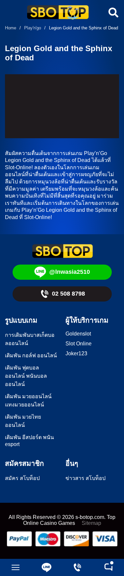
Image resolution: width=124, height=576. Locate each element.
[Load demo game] (62, 106)
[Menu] (15, 567)
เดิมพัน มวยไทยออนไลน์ (23, 421)
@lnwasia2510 (69, 272)
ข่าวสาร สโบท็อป (85, 478)
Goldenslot (78, 333)
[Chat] (108, 567)
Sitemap (91, 523)
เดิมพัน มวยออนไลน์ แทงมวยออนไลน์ (28, 400)
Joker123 (76, 353)
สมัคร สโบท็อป (22, 478)
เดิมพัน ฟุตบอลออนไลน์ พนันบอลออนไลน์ (26, 376)
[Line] (46, 567)
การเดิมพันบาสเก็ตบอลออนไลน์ (30, 339)
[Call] (77, 567)
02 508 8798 (68, 293)
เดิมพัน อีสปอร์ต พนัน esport (29, 440)
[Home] (58, 13)
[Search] (112, 12)
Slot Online (78, 343)
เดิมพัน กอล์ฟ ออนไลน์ (31, 355)
